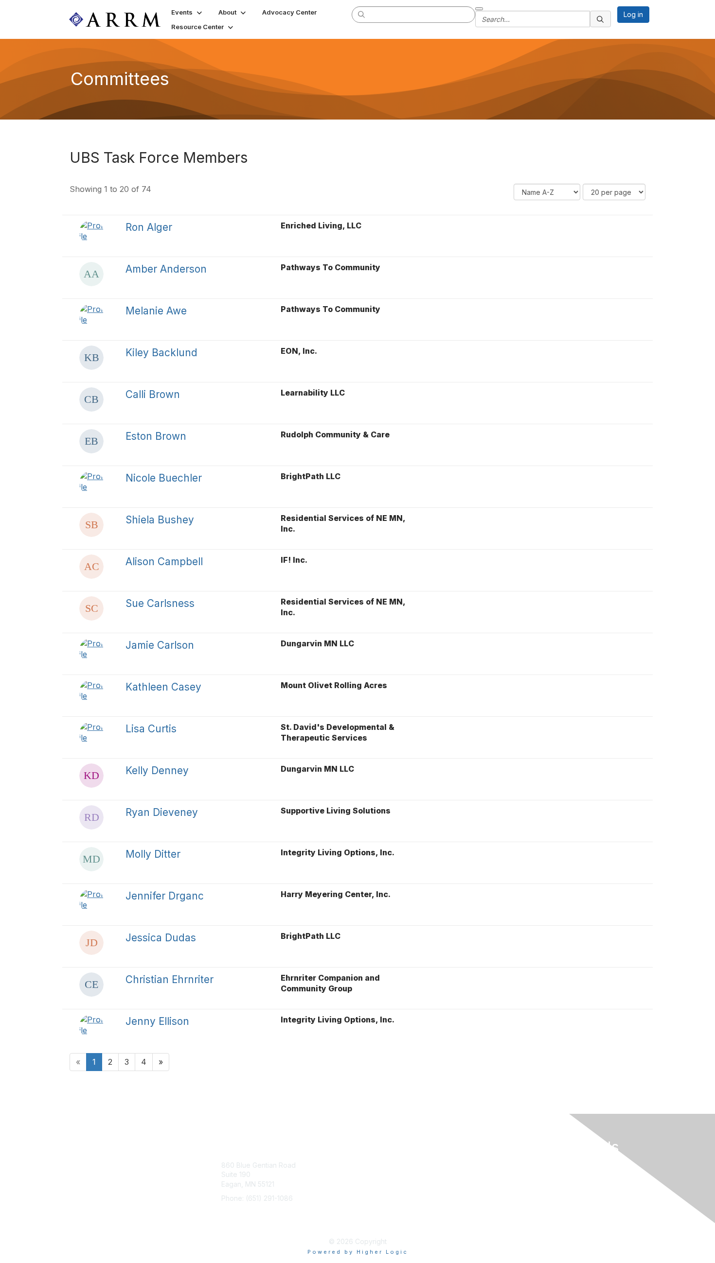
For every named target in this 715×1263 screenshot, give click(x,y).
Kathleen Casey (163, 687)
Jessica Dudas (160, 938)
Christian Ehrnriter (169, 979)
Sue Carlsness (160, 603)
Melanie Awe (156, 311)
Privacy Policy (457, 1194)
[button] (187, 12)
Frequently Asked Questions (452, 1217)
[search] (362, 14)
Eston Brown (155, 436)
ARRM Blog (452, 1165)
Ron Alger (148, 227)
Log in (633, 14)
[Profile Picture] (91, 232)
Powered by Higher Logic (357, 1251)
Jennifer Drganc (164, 896)
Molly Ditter (152, 854)
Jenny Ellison (157, 1021)
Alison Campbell (164, 561)
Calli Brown (152, 394)
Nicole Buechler (163, 478)
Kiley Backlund (161, 352)
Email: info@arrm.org (253, 1213)
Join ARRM (386, 1165)
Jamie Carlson (159, 645)
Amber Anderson (166, 269)
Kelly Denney (157, 770)
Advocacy (385, 1179)
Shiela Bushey (159, 520)
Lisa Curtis (151, 729)
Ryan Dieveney (161, 812)
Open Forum (454, 1179)
